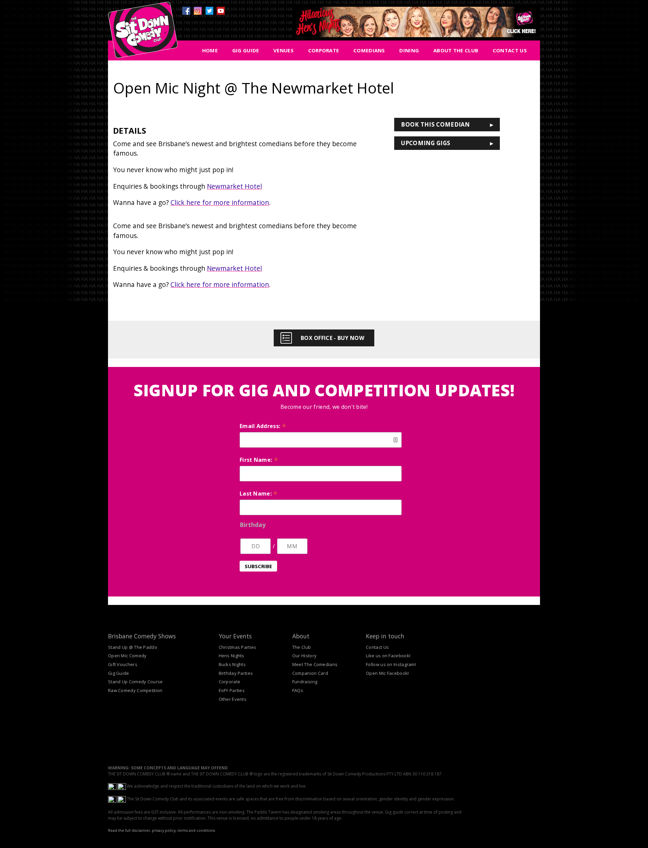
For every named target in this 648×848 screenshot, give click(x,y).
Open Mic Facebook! (387, 673)
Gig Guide (245, 50)
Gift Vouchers (122, 664)
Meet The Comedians (315, 664)
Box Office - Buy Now (332, 338)
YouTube (221, 11)
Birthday (253, 525)
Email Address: (263, 426)
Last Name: (259, 493)
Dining (409, 50)
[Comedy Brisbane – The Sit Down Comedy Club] (143, 32)
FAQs (297, 690)
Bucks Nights (232, 664)
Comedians (369, 50)
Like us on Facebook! (388, 656)
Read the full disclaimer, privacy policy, (142, 830)
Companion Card (310, 673)
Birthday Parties (236, 673)
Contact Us (510, 50)
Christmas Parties (237, 647)
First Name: (259, 460)
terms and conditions (196, 830)
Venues (283, 50)
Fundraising (304, 682)
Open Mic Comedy (127, 656)
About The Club (455, 50)
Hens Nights (231, 656)
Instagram (198, 11)
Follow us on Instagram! (391, 664)
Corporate (323, 50)
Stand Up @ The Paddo (132, 647)
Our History (304, 656)
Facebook (186, 11)
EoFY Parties (232, 690)
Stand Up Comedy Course (135, 682)
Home (210, 50)
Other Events (233, 699)
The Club (301, 647)
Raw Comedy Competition (135, 690)
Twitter (209, 11)
